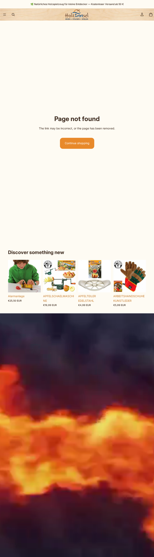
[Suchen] (13, 14)
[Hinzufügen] (34, 286)
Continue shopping (77, 143)
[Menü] (4, 14)
